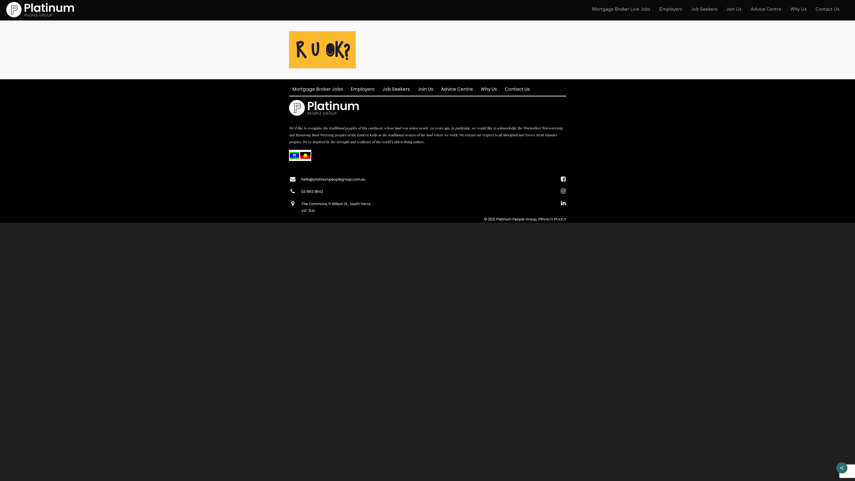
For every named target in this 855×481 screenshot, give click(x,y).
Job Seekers (704, 9)
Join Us (734, 9)
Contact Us (827, 9)
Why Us (798, 9)
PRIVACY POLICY (552, 219)
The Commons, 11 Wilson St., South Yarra (335, 203)
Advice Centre (766, 9)
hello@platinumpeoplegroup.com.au (333, 179)
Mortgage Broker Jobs (317, 89)
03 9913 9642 (312, 191)
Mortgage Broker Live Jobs (621, 9)
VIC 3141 (308, 210)
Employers (670, 9)
